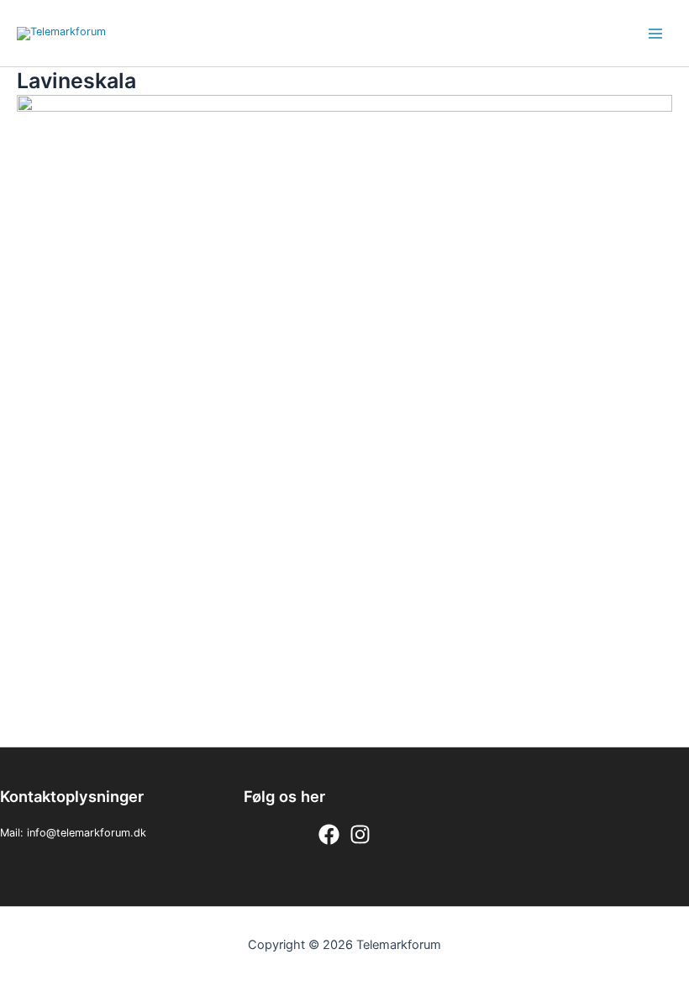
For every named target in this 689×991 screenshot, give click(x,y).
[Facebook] (328, 834)
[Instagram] (360, 834)
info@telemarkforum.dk (86, 832)
